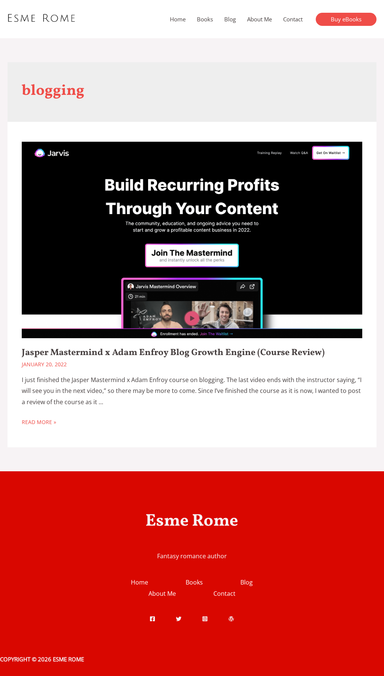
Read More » (39, 422)
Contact (293, 19)
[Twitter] (178, 618)
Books (205, 19)
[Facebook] (152, 618)
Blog (230, 19)
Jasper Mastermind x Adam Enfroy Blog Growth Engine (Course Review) (173, 352)
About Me (259, 19)
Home (178, 19)
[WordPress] (231, 618)
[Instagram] (204, 618)
